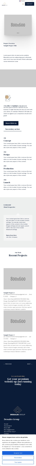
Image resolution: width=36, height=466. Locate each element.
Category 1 (13, 338)
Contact (29, 4)
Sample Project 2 (9, 293)
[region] (18, 450)
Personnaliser (18, 457)
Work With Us (11, 123)
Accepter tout (18, 453)
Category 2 (13, 296)
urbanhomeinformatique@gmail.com (16, 294)
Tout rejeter (18, 462)
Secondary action (12, 129)
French (23, 1)
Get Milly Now (18, 391)
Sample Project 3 (9, 335)
